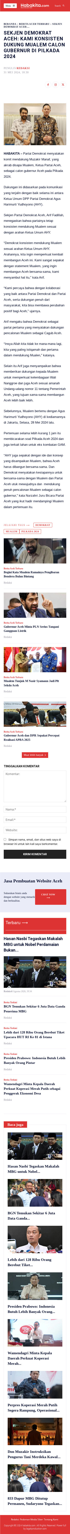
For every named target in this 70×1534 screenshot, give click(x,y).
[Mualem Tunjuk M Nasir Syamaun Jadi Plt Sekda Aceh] (35, 659)
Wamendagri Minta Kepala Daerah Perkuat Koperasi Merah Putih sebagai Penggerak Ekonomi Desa (32, 1088)
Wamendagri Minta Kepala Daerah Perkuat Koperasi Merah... (30, 1358)
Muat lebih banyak (33, 755)
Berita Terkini (10, 1002)
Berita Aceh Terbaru (34, 24)
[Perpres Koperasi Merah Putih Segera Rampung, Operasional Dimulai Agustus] (35, 1385)
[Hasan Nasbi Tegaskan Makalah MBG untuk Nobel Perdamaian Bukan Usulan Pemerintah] (35, 972)
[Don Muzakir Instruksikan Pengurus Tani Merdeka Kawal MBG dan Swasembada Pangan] (35, 1431)
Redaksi (23, 68)
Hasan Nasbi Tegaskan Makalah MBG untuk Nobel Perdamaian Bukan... (33, 944)
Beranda (10, 24)
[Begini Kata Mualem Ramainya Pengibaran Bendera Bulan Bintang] (35, 550)
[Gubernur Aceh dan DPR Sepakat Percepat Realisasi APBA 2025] (35, 714)
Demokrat (42, 525)
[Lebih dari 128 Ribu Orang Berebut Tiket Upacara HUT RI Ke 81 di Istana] (35, 1239)
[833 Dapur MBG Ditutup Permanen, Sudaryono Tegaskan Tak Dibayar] (35, 1478)
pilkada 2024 (30, 531)
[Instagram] (55, 84)
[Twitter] (63, 84)
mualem (11, 531)
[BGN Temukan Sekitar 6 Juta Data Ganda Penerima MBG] (35, 1193)
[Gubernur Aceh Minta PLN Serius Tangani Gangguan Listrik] (35, 605)
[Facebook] (48, 84)
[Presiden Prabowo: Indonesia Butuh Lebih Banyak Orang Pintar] (35, 1286)
